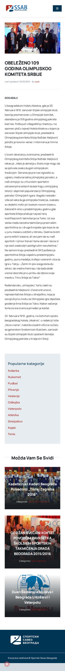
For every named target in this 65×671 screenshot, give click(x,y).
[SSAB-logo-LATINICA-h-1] (16, 4)
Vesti (30, 501)
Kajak (12, 428)
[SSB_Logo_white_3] (24, 632)
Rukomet (14, 377)
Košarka (13, 370)
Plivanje (13, 390)
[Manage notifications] (6, 664)
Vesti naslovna (41, 501)
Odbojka (14, 402)
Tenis (11, 434)
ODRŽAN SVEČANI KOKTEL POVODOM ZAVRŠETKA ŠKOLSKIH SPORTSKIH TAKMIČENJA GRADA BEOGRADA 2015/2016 (32, 543)
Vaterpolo (14, 409)
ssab (37, 81)
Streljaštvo (15, 421)
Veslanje (14, 396)
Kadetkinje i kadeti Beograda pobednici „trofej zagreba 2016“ (32, 489)
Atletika (13, 415)
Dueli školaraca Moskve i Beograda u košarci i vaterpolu (32, 597)
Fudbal (13, 383)
